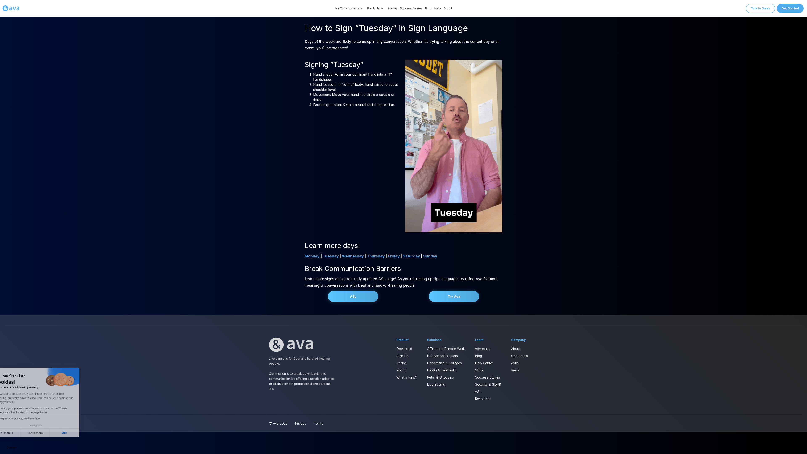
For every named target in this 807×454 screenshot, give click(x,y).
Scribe (401, 363)
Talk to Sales (760, 8)
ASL (353, 296)
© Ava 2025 (278, 423)
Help (437, 8)
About (448, 8)
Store (479, 370)
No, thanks (19, 432)
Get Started (790, 8)
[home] (11, 8)
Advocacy (483, 349)
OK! (77, 432)
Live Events (436, 384)
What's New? (406, 377)
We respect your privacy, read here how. (31, 418)
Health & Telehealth (442, 370)
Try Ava (454, 296)
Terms (318, 423)
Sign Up (402, 356)
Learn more (48, 432)
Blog (428, 8)
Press (515, 370)
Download (404, 349)
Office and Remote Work (446, 349)
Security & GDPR (488, 384)
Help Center (484, 363)
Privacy (300, 423)
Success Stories (411, 8)
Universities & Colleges (444, 363)
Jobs (515, 363)
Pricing (392, 8)
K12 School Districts (442, 356)
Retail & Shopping (440, 377)
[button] (349, 8)
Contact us (519, 356)
